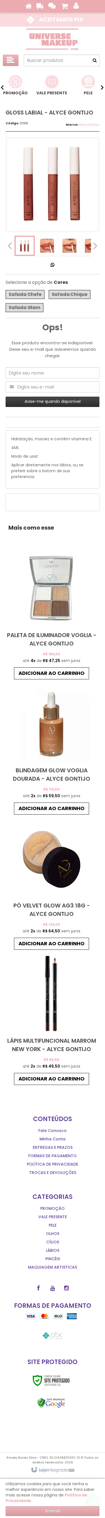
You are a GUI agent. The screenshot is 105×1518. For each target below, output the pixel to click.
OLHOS (52, 1233)
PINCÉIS (52, 1259)
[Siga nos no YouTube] (53, 1288)
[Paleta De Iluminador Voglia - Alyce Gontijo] (51, 614)
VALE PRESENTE (52, 1217)
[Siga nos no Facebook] (39, 1288)
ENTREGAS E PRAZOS (53, 1147)
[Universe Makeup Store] (52, 39)
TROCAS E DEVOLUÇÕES (52, 1172)
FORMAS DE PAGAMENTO (52, 1156)
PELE (53, 1225)
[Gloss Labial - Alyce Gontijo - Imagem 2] (47, 246)
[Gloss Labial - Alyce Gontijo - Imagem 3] (69, 246)
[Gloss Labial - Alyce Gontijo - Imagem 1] (25, 246)
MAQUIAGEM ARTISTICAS (52, 1267)
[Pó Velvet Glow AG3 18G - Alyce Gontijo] (51, 885)
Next (95, 244)
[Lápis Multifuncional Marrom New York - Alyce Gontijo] (51, 1020)
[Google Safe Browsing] (51, 1403)
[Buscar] (95, 60)
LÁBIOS (52, 1250)
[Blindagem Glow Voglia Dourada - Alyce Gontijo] (51, 749)
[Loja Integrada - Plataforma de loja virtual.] (52, 1470)
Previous (10, 246)
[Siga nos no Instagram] (67, 1288)
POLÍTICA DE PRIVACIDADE (52, 1164)
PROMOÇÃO (52, 1208)
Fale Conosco (52, 1130)
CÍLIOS (52, 1242)
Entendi (52, 1511)
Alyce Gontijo (89, 124)
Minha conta (52, 1139)
